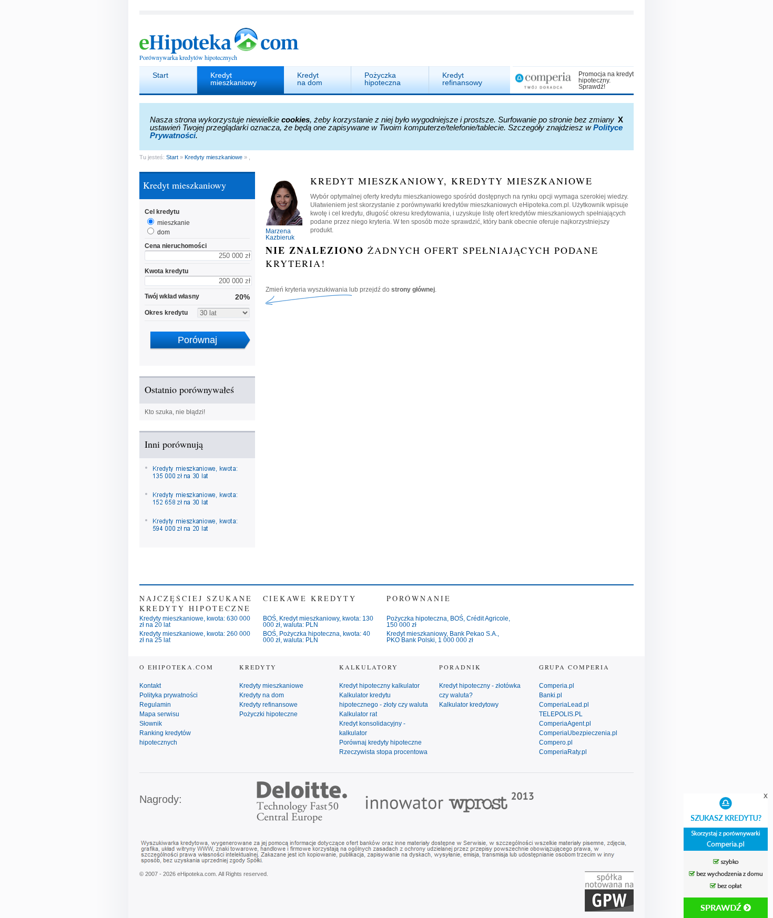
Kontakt (150, 685)
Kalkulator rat (358, 714)
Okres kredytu (166, 312)
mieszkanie (173, 222)
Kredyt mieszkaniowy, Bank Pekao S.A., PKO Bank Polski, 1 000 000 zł (443, 637)
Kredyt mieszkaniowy (233, 79)
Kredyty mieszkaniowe (213, 157)
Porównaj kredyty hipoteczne (380, 742)
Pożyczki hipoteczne (268, 714)
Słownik (150, 723)
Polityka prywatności (168, 695)
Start (160, 75)
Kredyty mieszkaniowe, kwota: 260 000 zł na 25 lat (194, 637)
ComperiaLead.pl (564, 704)
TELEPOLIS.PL (561, 714)
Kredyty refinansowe (268, 704)
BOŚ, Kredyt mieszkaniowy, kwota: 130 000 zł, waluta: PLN (318, 621)
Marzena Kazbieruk (280, 234)
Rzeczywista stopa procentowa (383, 752)
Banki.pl (550, 695)
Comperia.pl (556, 685)
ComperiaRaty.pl (563, 752)
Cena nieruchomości (176, 246)
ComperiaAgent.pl (565, 723)
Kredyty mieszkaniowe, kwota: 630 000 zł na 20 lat (194, 621)
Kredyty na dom (261, 695)
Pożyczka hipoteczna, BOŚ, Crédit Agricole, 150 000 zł (448, 621)
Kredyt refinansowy (462, 79)
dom (163, 232)
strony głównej (413, 289)
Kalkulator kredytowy (469, 704)
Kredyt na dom (309, 79)
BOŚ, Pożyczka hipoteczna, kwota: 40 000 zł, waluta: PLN (316, 637)
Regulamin (155, 704)
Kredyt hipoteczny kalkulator (379, 685)
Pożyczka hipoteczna (382, 79)
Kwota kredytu (166, 271)
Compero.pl (556, 742)
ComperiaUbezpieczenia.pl (578, 733)
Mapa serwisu (159, 714)
